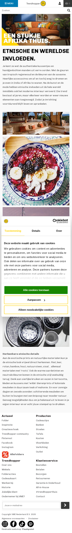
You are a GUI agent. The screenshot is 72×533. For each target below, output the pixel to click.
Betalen (40, 469)
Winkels (6, 469)
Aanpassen (34, 299)
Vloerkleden (42, 442)
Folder (5, 420)
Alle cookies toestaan (36, 290)
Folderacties (9, 474)
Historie (6, 487)
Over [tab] (59, 230)
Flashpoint (28, 529)
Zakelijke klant (9, 492)
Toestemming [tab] (13, 230)
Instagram (7, 447)
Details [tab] (36, 230)
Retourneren (43, 478)
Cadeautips (42, 420)
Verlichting (42, 447)
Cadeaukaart (9, 478)
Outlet (39, 451)
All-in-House (42, 487)
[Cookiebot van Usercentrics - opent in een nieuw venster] (52, 221)
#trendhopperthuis (46, 492)
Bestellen (41, 465)
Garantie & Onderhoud (48, 483)
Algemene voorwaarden (13, 518)
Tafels (39, 434)
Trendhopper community (15, 434)
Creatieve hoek (10, 429)
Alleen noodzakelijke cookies (36, 309)
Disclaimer (33, 518)
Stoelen (40, 429)
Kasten (40, 438)
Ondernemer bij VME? (13, 496)
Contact (40, 496)
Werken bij (7, 483)
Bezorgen (41, 474)
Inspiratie (7, 425)
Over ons (7, 465)
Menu (10, 3)
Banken (40, 425)
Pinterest (7, 438)
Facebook (7, 442)
